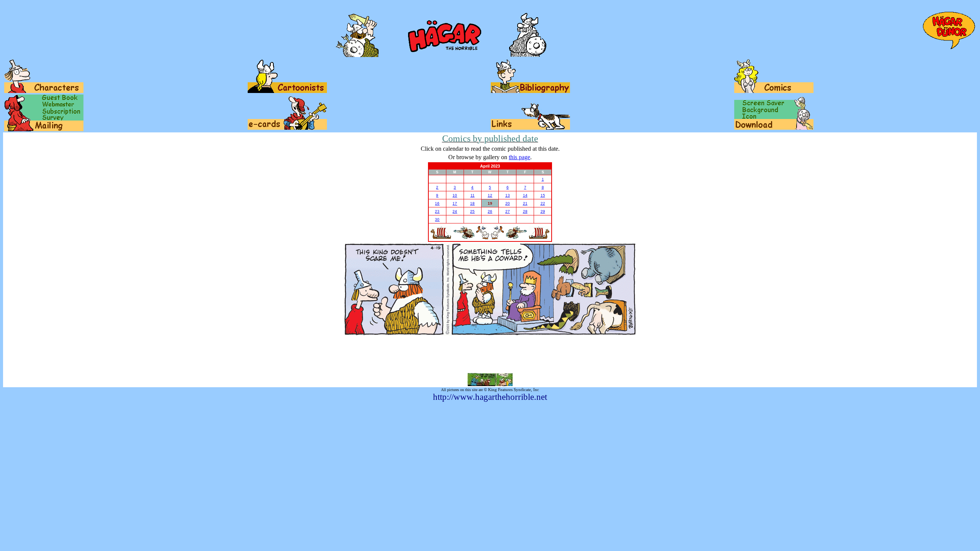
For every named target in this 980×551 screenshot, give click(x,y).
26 (490, 211)
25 (472, 211)
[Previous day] (482, 238)
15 (543, 195)
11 (472, 195)
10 (454, 195)
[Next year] (539, 237)
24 (454, 211)
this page (519, 157)
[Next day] (497, 238)
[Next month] (516, 237)
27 (507, 211)
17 (454, 203)
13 (507, 195)
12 (490, 195)
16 (437, 203)
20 (507, 203)
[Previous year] (441, 237)
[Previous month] (463, 237)
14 (525, 195)
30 (437, 219)
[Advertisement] (490, 354)
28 (525, 211)
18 (472, 203)
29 (543, 211)
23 (437, 211)
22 (543, 203)
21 (525, 203)
